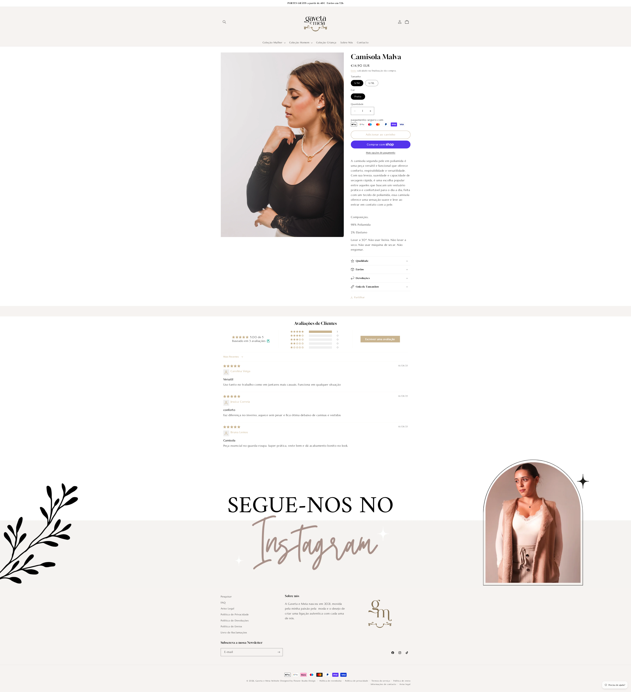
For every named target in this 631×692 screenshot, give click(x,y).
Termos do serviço (381, 681)
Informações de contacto (383, 684)
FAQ (223, 602)
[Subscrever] (278, 652)
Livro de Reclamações (234, 632)
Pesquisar (226, 596)
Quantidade (357, 104)
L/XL (371, 83)
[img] (231, 366)
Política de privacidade (356, 681)
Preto (357, 96)
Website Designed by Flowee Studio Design (293, 681)
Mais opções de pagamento (380, 152)
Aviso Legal (227, 608)
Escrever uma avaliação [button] (380, 339)
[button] (224, 22)
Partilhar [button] (359, 297)
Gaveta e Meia (263, 681)
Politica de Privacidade (235, 614)
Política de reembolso (331, 681)
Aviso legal (404, 684)
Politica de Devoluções (235, 620)
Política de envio (401, 681)
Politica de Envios (231, 626)
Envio (353, 70)
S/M (357, 83)
